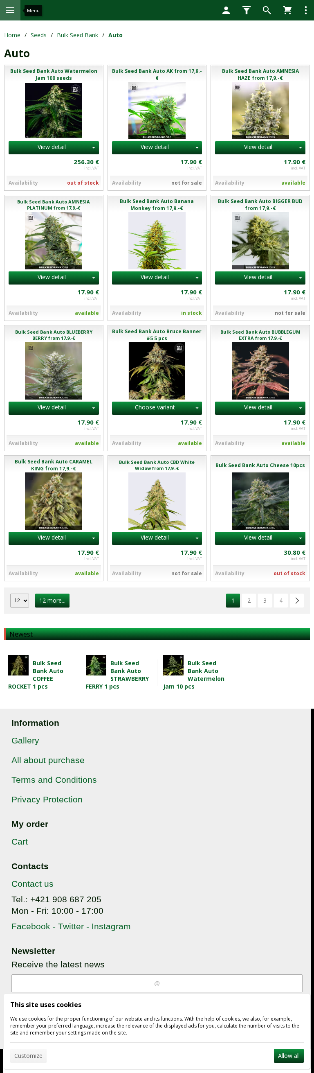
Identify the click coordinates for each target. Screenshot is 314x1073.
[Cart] (287, 10)
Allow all (289, 1055)
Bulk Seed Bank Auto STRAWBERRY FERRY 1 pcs (117, 674)
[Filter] (246, 10)
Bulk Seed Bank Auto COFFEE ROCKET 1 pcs (35, 674)
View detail (52, 147)
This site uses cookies (45, 1004)
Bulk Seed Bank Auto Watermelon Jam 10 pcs (193, 674)
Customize (28, 1055)
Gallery (25, 740)
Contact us (32, 883)
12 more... (52, 600)
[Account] (226, 10)
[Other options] (306, 10)
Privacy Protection (47, 799)
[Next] (297, 601)
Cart (19, 841)
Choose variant (155, 407)
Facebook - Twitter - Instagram (71, 926)
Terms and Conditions (54, 779)
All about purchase (48, 760)
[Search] (267, 10)
